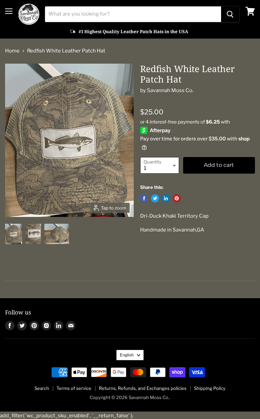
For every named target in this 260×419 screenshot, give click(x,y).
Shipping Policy (209, 388)
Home (12, 51)
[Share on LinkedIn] (166, 198)
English (127, 354)
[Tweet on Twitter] (155, 198)
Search (42, 388)
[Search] (230, 14)
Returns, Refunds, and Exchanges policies (143, 388)
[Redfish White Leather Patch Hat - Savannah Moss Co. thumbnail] (13, 234)
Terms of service (74, 388)
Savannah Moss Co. (170, 90)
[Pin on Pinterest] (177, 198)
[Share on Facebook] (144, 198)
